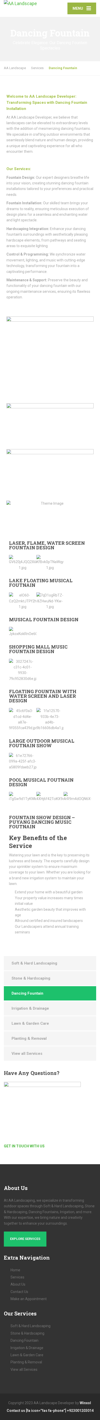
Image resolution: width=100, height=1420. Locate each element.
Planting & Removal (29, 1038)
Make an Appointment (29, 1299)
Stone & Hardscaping (31, 978)
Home (15, 1270)
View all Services (27, 1053)
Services (17, 1277)
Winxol (86, 1403)
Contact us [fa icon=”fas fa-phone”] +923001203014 (50, 1411)
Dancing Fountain (27, 993)
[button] (14, 563)
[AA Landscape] (27, 3)
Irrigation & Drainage (30, 1008)
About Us (18, 1284)
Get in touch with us (24, 1146)
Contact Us (19, 1292)
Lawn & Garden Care (30, 1023)
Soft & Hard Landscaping (34, 963)
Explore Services (25, 1239)
